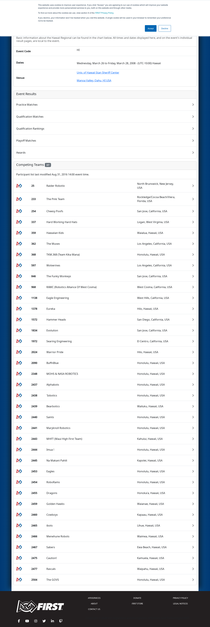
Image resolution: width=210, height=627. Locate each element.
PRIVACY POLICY (180, 598)
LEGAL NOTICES (180, 603)
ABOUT (94, 603)
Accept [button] (151, 28)
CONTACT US (94, 609)
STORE (137, 603)
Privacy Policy (104, 12)
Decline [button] (164, 28)
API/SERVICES (94, 598)
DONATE (137, 598)
